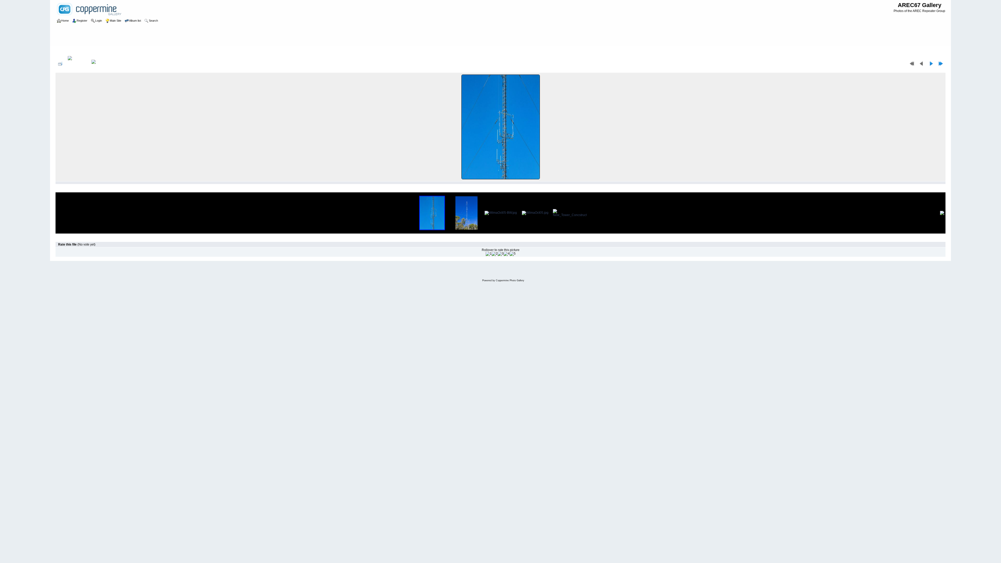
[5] (513, 254)
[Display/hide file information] (77, 63)
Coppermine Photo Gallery (510, 280)
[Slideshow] (99, 63)
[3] (501, 254)
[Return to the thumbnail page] (60, 63)
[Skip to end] (940, 63)
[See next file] (931, 63)
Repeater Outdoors (86, 50)
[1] (489, 254)
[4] (507, 254)
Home (65, 50)
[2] (495, 254)
